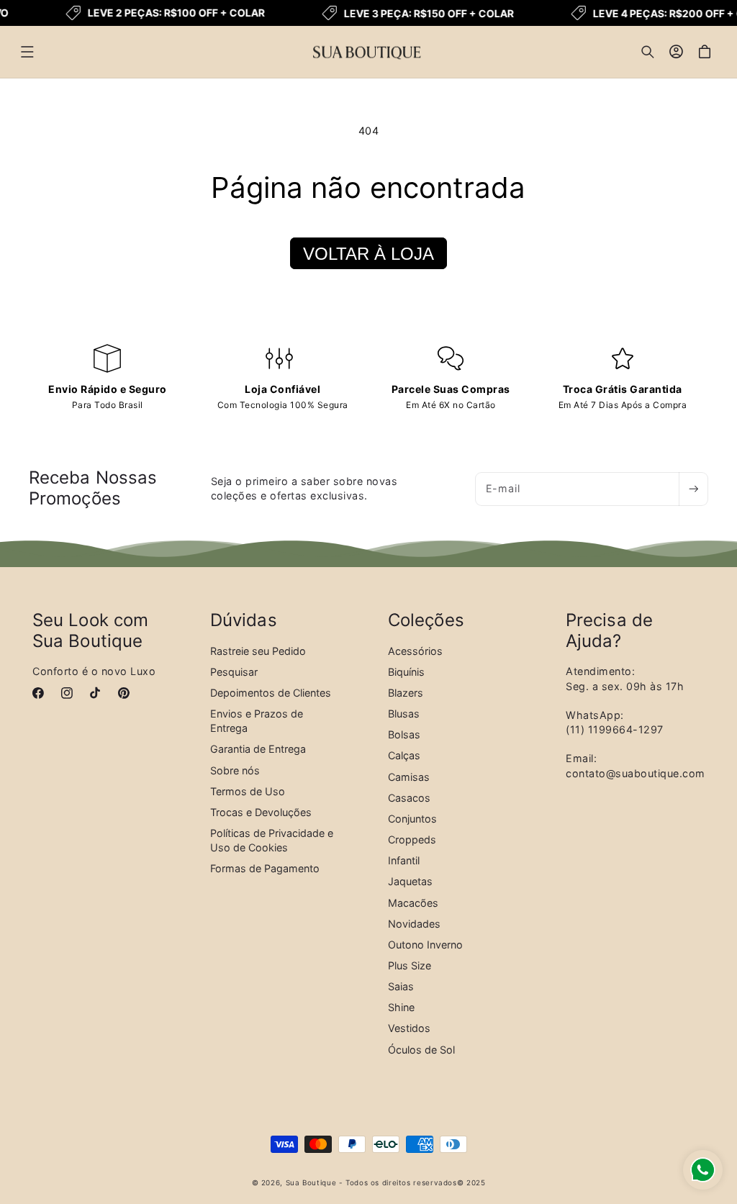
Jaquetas (410, 881)
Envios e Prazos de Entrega (256, 720)
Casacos (409, 798)
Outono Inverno (425, 944)
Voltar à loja (368, 253)
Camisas (409, 777)
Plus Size (409, 965)
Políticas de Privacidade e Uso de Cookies (271, 840)
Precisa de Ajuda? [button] (609, 630)
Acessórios (415, 651)
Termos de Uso (247, 791)
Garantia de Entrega (258, 749)
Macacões (413, 903)
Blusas (404, 713)
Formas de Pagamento (265, 868)
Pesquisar (234, 672)
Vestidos (409, 1028)
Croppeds (412, 839)
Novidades (414, 924)
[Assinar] (693, 489)
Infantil (404, 860)
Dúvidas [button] (243, 620)
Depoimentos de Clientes (270, 693)
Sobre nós (235, 770)
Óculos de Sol (421, 1050)
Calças (404, 755)
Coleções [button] (426, 620)
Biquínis (406, 672)
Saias (401, 986)
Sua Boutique (311, 1182)
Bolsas (404, 734)
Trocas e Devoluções (261, 812)
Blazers (405, 693)
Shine (401, 1007)
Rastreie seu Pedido (258, 651)
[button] (27, 51)
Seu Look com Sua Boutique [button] (90, 630)
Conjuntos (412, 819)
